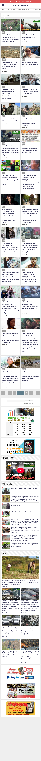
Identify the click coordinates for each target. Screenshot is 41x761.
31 (14, 392)
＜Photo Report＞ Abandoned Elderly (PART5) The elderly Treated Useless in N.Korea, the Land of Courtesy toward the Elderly (8, 216)
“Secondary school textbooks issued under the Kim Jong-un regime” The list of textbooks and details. (10, 180)
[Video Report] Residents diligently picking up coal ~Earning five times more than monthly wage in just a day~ (10, 150)
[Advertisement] (20, 729)
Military (19, 9)
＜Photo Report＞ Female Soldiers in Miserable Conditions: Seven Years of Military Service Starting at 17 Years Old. (10, 338)
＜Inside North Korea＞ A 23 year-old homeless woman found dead (24, 504)
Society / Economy (10, 9)
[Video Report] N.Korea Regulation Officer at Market (29, 37)
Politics (2, 9)
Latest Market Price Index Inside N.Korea (22, 511)
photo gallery (25, 9)
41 (38, 392)
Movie (32, 9)
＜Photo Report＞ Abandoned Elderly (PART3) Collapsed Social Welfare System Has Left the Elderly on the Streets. (30, 277)
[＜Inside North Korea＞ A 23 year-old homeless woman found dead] (6, 506)
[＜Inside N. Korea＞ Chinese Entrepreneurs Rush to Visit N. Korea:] (6, 537)
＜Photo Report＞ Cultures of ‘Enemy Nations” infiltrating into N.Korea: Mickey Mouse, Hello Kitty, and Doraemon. (10, 277)
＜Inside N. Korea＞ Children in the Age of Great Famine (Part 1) (24, 489)
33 (26, 392)
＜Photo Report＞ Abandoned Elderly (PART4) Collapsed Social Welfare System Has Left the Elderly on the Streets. (10, 247)
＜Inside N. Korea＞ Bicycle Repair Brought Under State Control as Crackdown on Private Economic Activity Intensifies (24, 545)
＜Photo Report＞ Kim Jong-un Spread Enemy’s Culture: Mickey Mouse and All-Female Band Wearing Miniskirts (30, 247)
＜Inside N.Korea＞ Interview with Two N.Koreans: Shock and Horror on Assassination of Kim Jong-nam (10, 94)
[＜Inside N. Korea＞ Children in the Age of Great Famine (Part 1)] (6, 491)
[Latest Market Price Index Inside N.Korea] (6, 514)
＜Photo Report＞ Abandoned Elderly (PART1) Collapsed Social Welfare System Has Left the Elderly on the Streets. (30, 306)
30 (10, 392)
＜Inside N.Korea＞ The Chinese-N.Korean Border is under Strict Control (30, 91)
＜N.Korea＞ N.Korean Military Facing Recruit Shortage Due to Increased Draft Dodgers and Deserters (30, 376)
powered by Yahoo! (28, 403)
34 (31, 392)
